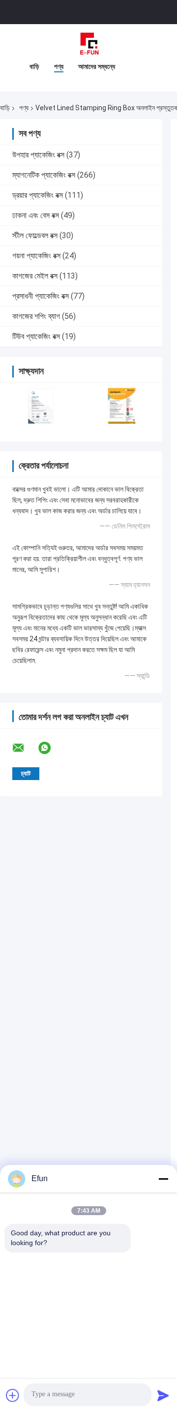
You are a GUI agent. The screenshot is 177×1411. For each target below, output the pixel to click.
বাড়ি (34, 66)
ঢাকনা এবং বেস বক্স (35, 215)
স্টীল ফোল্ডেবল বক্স (35, 235)
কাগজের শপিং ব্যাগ (36, 316)
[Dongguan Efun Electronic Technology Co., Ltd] (88, 44)
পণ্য (58, 66)
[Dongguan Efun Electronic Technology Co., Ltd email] (24, 748)
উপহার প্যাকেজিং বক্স (38, 154)
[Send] (163, 1395)
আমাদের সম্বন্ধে (96, 66)
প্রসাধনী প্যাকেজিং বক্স (40, 296)
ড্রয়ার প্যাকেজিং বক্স (37, 195)
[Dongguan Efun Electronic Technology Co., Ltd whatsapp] (50, 748)
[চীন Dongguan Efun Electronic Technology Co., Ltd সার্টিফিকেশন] (40, 406)
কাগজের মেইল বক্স (35, 276)
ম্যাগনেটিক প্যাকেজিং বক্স (43, 175)
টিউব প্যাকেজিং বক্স (36, 336)
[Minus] (163, 1179)
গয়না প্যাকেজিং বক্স (36, 255)
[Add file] (13, 1395)
